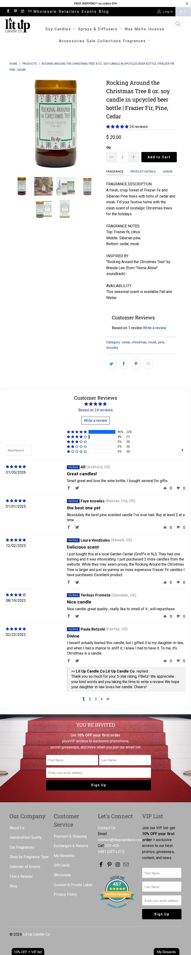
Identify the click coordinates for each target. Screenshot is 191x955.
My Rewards (64, 855)
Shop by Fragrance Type (29, 857)
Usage (168, 171)
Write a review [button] (95, 420)
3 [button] (96, 699)
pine (161, 342)
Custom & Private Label (73, 885)
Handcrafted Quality (26, 837)
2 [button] (90, 699)
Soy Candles (58, 29)
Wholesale (45, 11)
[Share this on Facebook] (124, 364)
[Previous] (14, 124)
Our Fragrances (22, 847)
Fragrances (134, 41)
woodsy (112, 348)
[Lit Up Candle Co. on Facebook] (8, 11)
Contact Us (107, 828)
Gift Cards (62, 865)
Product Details (143, 171)
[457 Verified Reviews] (117, 910)
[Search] (178, 25)
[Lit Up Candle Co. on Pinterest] (15, 11)
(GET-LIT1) (115, 851)
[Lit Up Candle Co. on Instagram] (22, 11)
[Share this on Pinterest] (136, 364)
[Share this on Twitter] (111, 364)
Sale (91, 41)
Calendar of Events (25, 866)
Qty (108, 147)
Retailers (69, 11)
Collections (109, 41)
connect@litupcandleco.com (120, 840)
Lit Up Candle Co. (37, 934)
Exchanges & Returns (71, 846)
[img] (16, 466)
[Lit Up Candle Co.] (18, 25)
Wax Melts (135, 29)
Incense (156, 29)
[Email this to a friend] (148, 364)
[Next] (97, 124)
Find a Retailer (21, 876)
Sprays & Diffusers (98, 29)
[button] (117, 126)
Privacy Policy (65, 894)
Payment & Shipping (70, 836)
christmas (139, 342)
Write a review (154, 328)
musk (152, 342)
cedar (126, 342)
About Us (17, 828)
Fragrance (114, 171)
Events (89, 11)
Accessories (72, 41)
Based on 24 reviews (95, 410)
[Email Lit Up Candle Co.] (30, 11)
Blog (104, 11)
